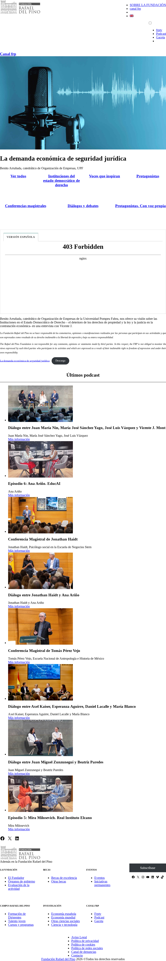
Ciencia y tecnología (64, 924)
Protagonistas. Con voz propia (140, 206)
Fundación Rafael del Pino (58, 959)
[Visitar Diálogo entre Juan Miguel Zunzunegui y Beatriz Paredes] (40, 738)
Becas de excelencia (64, 877)
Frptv (97, 913)
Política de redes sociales (87, 948)
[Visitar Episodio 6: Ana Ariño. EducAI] (40, 459)
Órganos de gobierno (21, 881)
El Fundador (16, 877)
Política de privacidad (85, 941)
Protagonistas (147, 176)
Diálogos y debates (83, 206)
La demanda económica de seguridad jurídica (25, 360)
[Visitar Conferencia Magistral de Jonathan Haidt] (40, 515)
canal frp (135, 8)
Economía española (63, 913)
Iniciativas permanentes (102, 883)
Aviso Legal (79, 937)
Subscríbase (147, 868)
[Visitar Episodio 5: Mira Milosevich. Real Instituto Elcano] (40, 794)
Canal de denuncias (83, 952)
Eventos (99, 877)
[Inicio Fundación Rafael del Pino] (20, 13)
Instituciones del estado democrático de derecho (61, 180)
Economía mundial (63, 917)
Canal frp (8, 54)
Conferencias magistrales (25, 206)
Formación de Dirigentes (17, 915)
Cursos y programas (21, 924)
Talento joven (17, 921)
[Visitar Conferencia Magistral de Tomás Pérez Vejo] (40, 626)
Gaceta (160, 37)
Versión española (21, 237)
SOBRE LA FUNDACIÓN (148, 5)
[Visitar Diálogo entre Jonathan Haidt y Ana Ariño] (40, 571)
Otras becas (58, 881)
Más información (19, 439)
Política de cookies (83, 944)
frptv (159, 30)
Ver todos (18, 176)
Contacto (77, 955)
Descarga (60, 360)
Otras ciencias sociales (65, 921)
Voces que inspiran (104, 176)
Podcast (161, 33)
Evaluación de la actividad (18, 886)
